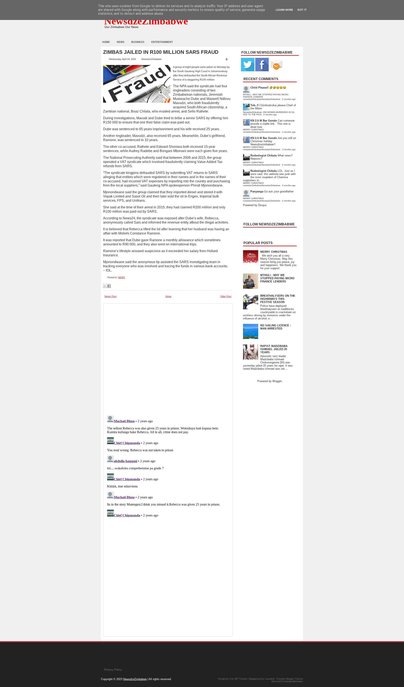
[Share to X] (105, 286)
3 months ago (289, 132)
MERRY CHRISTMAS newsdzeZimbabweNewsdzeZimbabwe (261, 130)
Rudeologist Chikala (263, 155)
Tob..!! (254, 105)
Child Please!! (259, 87)
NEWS (121, 277)
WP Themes (241, 679)
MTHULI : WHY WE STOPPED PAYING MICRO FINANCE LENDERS (277, 278)
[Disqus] (167, 466)
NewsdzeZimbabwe (146, 20)
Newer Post (110, 296)
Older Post (225, 296)
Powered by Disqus (255, 205)
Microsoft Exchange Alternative (287, 681)
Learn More (284, 9)
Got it (302, 9)
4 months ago (289, 165)
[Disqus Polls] (167, 358)
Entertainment (162, 42)
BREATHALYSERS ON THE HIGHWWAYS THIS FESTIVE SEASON (277, 299)
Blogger (277, 381)
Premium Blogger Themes (289, 679)
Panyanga (256, 191)
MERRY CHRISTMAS (273, 251)
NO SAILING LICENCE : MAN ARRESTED (275, 327)
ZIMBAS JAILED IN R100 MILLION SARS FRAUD (160, 52)
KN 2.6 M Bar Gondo (263, 120)
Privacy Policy (113, 669)
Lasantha (269, 679)
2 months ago (289, 99)
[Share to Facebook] (109, 286)
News (120, 42)
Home (106, 42)
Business (137, 42)
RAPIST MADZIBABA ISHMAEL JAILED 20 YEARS (273, 349)
